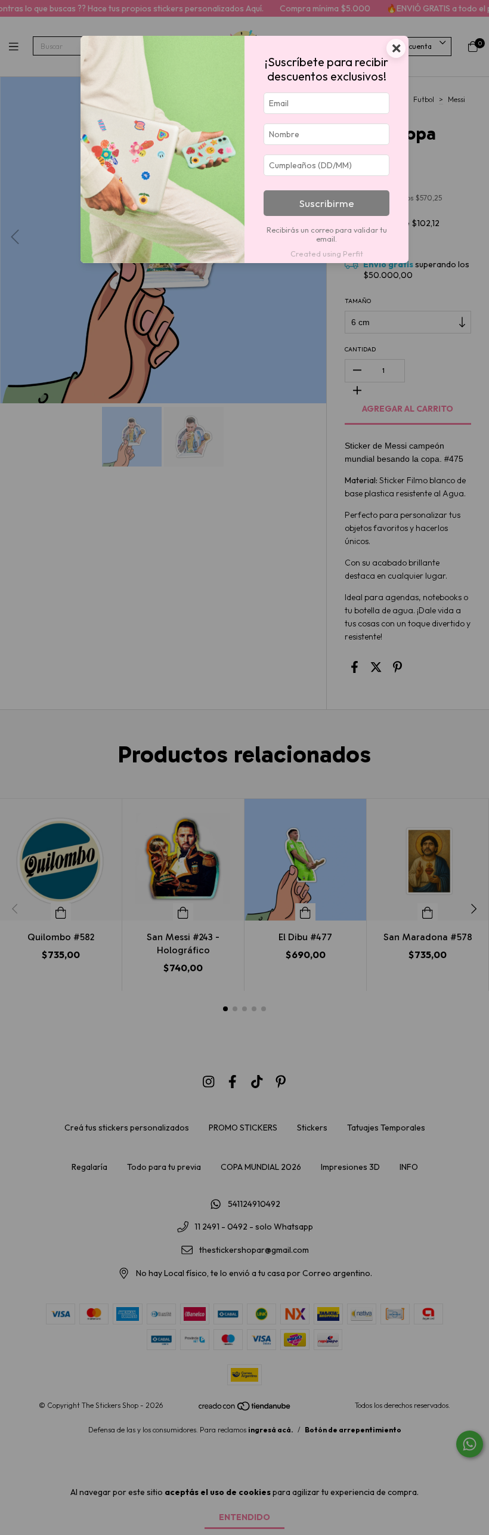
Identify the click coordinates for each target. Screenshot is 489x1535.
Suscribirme (326, 203)
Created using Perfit (326, 253)
